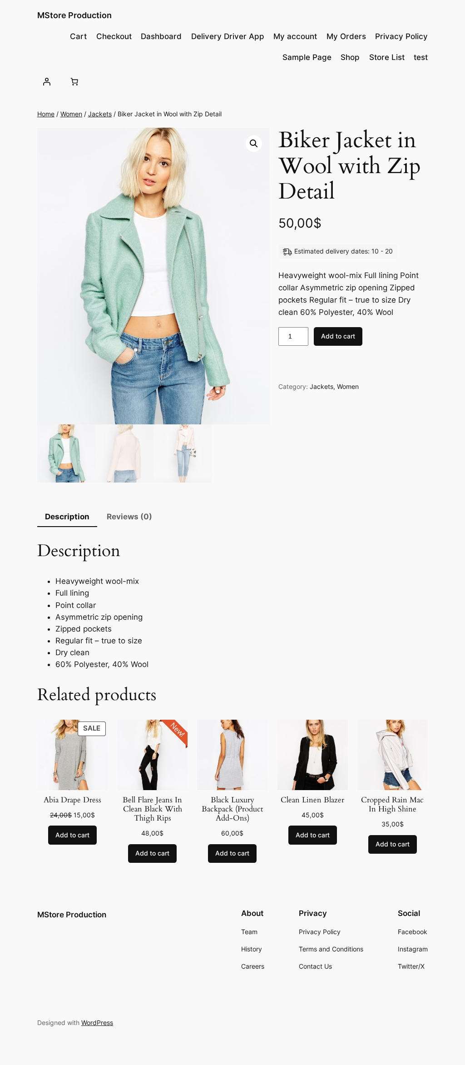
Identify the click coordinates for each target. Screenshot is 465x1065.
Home (45, 114)
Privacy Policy (401, 36)
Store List (387, 57)
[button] (254, 143)
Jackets (100, 114)
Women (71, 114)
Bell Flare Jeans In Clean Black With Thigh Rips (152, 809)
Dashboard (161, 36)
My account (295, 36)
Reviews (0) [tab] (129, 516)
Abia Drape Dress (72, 800)
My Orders (346, 36)
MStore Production (74, 15)
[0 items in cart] (74, 81)
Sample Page (306, 57)
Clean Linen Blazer (312, 800)
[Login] (46, 81)
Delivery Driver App (227, 36)
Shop (350, 57)
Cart (78, 36)
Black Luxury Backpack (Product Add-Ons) (232, 809)
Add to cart (338, 336)
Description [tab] (67, 516)
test (421, 57)
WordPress (97, 1022)
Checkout (114, 36)
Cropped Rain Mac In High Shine (392, 805)
